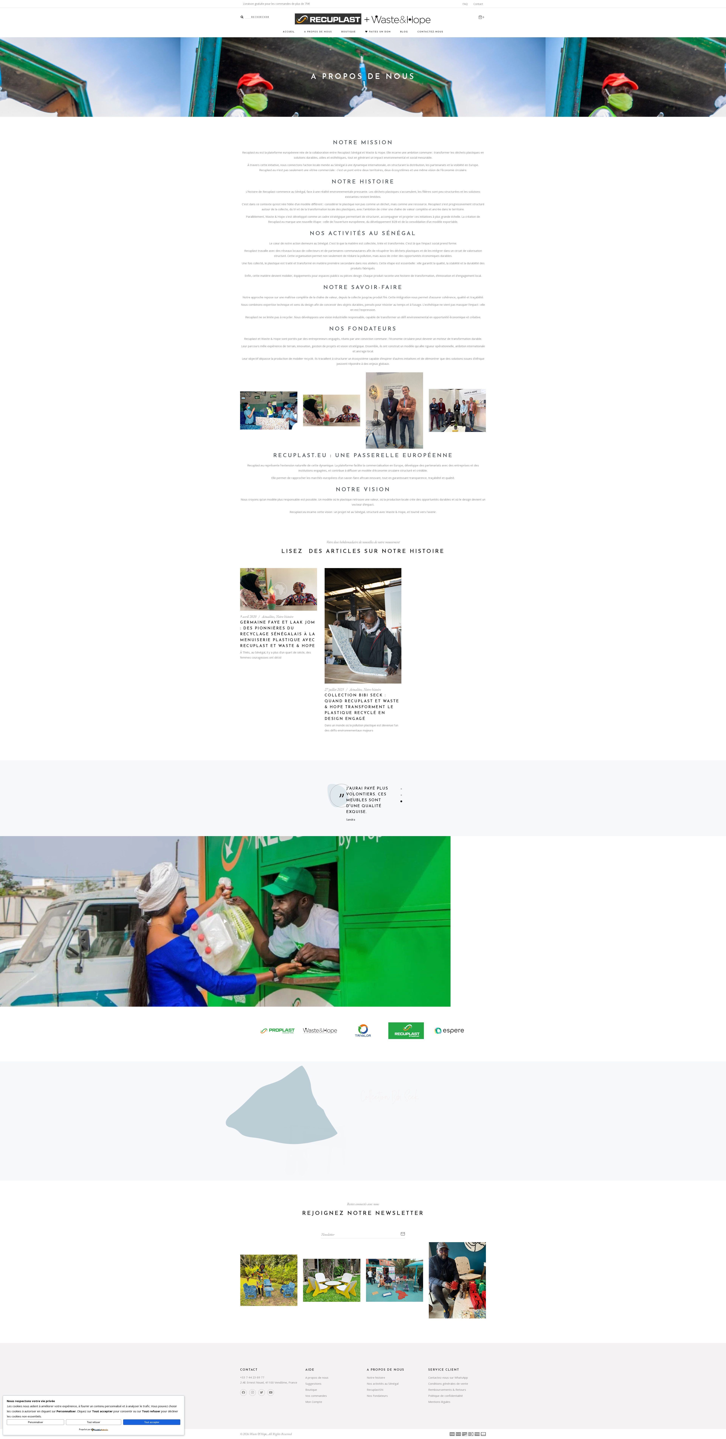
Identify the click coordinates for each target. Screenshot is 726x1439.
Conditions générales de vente (448, 1383)
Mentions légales (439, 1402)
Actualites (268, 616)
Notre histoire (284, 616)
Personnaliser (35, 1422)
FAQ (465, 4)
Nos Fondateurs (377, 1396)
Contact (478, 4)
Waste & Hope (258, 1434)
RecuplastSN (375, 1389)
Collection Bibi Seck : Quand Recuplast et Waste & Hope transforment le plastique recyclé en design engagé (362, 707)
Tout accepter (151, 1422)
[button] (401, 789)
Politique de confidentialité (445, 1396)
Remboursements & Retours (447, 1389)
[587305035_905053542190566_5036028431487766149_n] (331, 1280)
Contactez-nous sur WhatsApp (448, 1377)
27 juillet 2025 (334, 689)
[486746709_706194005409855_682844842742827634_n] (394, 1280)
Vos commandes (316, 1396)
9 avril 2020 (248, 616)
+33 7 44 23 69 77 (252, 1377)
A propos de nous (316, 1377)
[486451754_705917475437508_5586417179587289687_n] (457, 1280)
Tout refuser (93, 1422)
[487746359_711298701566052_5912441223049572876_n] (269, 1280)
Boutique (311, 1389)
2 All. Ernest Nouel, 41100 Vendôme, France (268, 1382)
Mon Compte (313, 1402)
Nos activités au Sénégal (383, 1383)
